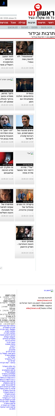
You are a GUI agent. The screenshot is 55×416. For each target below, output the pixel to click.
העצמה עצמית (9, 337)
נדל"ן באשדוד (10, 359)
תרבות (31, 22)
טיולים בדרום (10, 340)
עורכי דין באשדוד (8, 398)
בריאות (4, 318)
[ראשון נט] (48, 290)
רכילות (12, 307)
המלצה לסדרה (9, 333)
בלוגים (6, 297)
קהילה (21, 22)
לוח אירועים (13, 27)
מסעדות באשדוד (8, 376)
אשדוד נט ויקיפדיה (7, 405)
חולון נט (12, 409)
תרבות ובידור (37, 37)
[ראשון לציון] (36, 20)
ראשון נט (50, 37)
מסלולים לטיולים (9, 339)
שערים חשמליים (8, 327)
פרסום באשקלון (9, 383)
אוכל (13, 22)
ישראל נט (11, 357)
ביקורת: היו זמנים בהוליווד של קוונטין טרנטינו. (25, 207)
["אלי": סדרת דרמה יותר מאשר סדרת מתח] (30, 153)
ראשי (51, 22)
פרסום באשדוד (9, 403)
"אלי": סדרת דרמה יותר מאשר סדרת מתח (25, 170)
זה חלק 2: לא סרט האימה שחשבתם (6, 170)
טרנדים (12, 318)
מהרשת (4, 22)
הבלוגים (11, 312)
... (32, 65)
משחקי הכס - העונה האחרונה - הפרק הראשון (25, 244)
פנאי (13, 297)
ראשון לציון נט (10, 324)
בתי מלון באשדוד (8, 366)
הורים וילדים (10, 352)
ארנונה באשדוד (9, 396)
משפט (12, 303)
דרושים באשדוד (9, 392)
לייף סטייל (10, 316)
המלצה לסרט (10, 331)
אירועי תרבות (46, 27)
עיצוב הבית (11, 342)
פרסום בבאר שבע (8, 385)
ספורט (5, 307)
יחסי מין (12, 348)
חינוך (13, 310)
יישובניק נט (10, 368)
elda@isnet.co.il (33, 308)
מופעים (34, 27)
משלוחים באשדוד (8, 374)
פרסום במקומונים (8, 370)
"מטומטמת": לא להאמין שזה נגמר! (25, 59)
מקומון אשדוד (10, 355)
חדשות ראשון (9, 301)
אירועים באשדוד (9, 390)
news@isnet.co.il (44, 300)
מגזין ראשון (10, 295)
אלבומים (11, 305)
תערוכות (24, 27)
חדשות (41, 22)
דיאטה (12, 346)
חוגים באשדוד (9, 394)
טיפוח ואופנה (10, 344)
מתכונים (12, 350)
